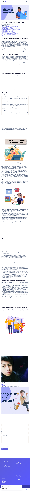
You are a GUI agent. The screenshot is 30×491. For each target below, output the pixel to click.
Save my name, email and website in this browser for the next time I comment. (11, 444)
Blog (13, 24)
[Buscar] (26, 1)
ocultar (8, 25)
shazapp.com (20, 479)
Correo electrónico (4, 427)
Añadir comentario (4, 435)
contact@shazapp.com (21, 476)
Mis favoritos (17, 469)
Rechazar (6, 488)
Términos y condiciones (19, 463)
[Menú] (28, 1)
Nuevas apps (3, 480)
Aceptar (3, 488)
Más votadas (3, 482)
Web (2, 431)
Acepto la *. (6, 446)
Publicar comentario (4, 448)
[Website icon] (2, 384)
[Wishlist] (24, 1)
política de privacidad (7, 446)
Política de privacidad (19, 462)
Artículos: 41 (3, 385)
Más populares (3, 481)
